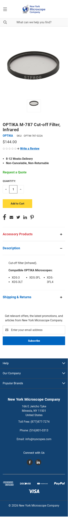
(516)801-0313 (38, 430)
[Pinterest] (32, 217)
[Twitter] (18, 217)
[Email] (11, 217)
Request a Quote (15, 172)
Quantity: (9, 181)
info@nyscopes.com (38, 439)
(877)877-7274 (40, 421)
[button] (28, 148)
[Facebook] (4, 217)
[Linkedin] (25, 217)
